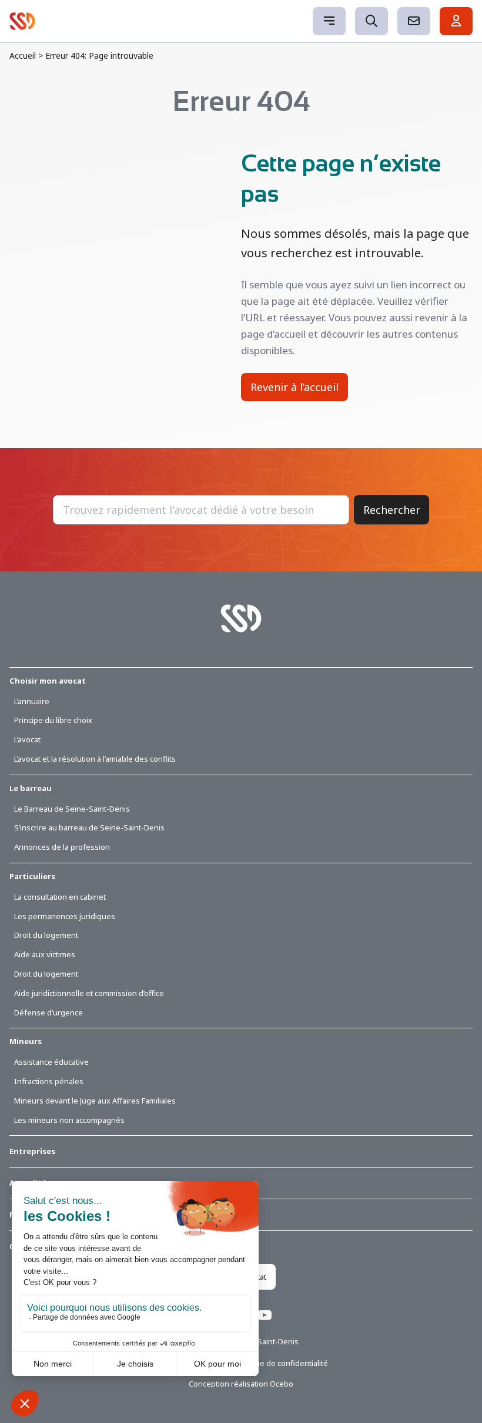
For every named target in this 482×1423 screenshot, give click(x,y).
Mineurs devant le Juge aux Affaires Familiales (95, 1100)
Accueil (22, 55)
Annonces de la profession (62, 847)
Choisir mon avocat (47, 680)
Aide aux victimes (44, 954)
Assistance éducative (51, 1062)
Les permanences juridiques (64, 916)
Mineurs (25, 1041)
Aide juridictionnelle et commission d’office (89, 993)
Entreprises (32, 1151)
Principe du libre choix (53, 720)
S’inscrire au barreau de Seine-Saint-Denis (89, 827)
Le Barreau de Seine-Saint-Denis (72, 808)
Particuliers (32, 876)
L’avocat (27, 739)
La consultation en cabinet (60, 897)
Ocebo (281, 1383)
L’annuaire (31, 701)
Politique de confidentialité (280, 1363)
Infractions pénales (48, 1081)
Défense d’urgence (48, 1012)
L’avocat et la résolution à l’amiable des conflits (95, 758)
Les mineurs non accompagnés (69, 1120)
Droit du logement (46, 935)
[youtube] (264, 1316)
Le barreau (30, 788)
